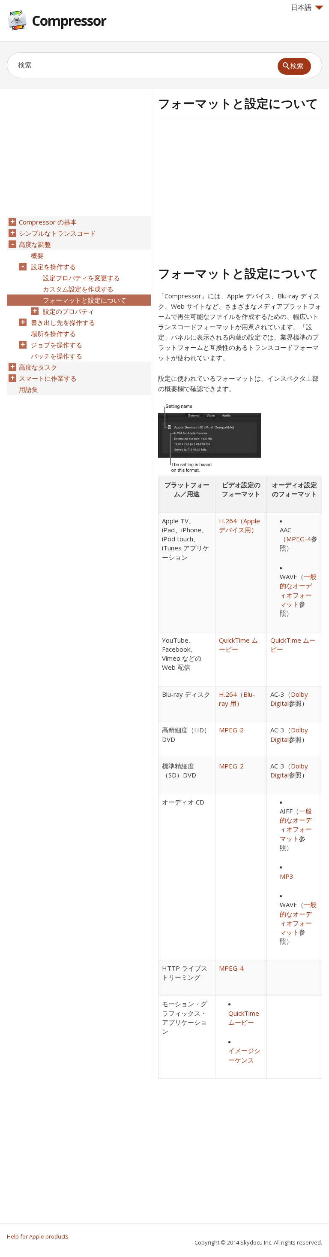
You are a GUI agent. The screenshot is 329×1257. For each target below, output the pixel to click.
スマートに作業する (48, 378)
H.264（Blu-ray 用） (237, 698)
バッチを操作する (56, 356)
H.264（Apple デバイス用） (239, 525)
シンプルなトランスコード (57, 233)
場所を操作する (53, 333)
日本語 (301, 7)
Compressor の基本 (48, 222)
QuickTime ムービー (243, 1017)
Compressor (69, 20)
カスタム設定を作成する (78, 289)
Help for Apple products (38, 1236)
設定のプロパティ (68, 311)
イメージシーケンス (244, 1055)
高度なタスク (38, 367)
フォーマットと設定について (84, 300)
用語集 (28, 389)
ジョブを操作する (56, 344)
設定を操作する (53, 266)
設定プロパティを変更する (81, 277)
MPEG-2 (231, 730)
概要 (37, 255)
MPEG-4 (298, 538)
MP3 (286, 876)
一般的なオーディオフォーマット (298, 590)
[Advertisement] (230, 190)
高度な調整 (35, 244)
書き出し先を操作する (63, 322)
